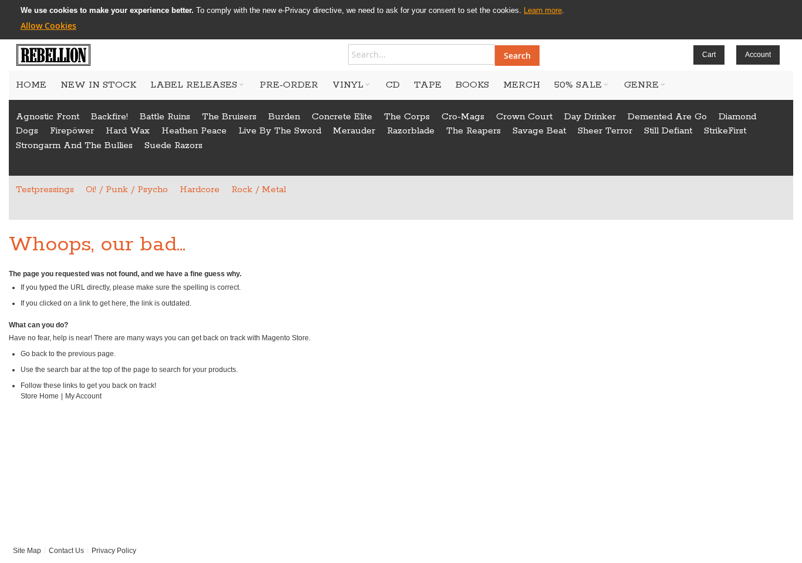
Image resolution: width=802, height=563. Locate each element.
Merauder (354, 130)
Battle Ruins (165, 116)
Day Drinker (590, 116)
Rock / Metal (258, 189)
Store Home (40, 396)
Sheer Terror (605, 130)
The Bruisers (229, 116)
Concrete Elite (342, 116)
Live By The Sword (279, 130)
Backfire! (109, 116)
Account (758, 55)
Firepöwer (72, 130)
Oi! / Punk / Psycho (127, 189)
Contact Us (66, 551)
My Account (83, 396)
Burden (284, 116)
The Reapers (473, 130)
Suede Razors (173, 145)
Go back (34, 354)
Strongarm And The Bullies (74, 145)
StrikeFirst (725, 130)
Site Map (27, 551)
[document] (401, 18)
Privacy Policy (114, 551)
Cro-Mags (463, 116)
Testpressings (45, 189)
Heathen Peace (194, 130)
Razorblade (410, 130)
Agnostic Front (47, 116)
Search (517, 55)
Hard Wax (128, 130)
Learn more (543, 10)
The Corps (407, 116)
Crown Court (524, 116)
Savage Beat (539, 130)
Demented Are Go (667, 116)
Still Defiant (668, 130)
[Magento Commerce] (53, 55)
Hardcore (200, 189)
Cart (709, 55)
